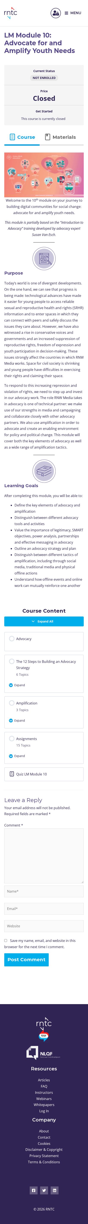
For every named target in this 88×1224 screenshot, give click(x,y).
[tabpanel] (44, 373)
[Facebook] (34, 1190)
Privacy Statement (44, 1155)
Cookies (44, 1143)
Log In (44, 1111)
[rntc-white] (44, 1024)
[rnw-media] (44, 1036)
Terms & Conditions (44, 1162)
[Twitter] (44, 1190)
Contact (44, 1137)
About (44, 1131)
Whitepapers (44, 1104)
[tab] (22, 137)
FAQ (44, 1086)
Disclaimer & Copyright (44, 1149)
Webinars (44, 1098)
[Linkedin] (55, 1190)
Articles (44, 1080)
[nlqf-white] (44, 1053)
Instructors (44, 1092)
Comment (13, 825)
